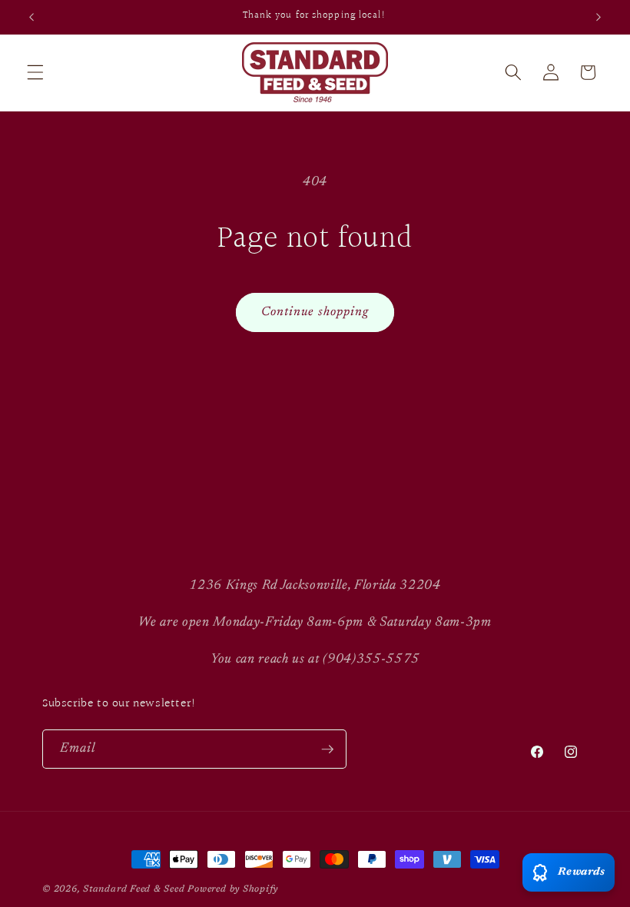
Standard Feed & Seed (133, 889)
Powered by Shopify (232, 889)
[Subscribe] (327, 749)
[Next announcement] (598, 17)
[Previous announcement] (31, 17)
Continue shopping (315, 312)
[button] (35, 72)
